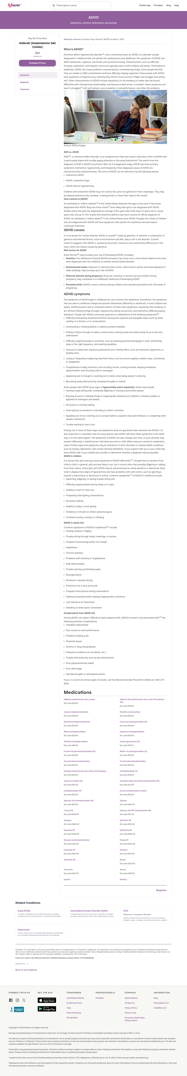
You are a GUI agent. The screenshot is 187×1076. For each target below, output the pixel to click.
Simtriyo (123, 879)
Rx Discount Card (74, 1003)
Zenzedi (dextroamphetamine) (77, 761)
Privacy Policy (131, 1008)
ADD (66, 156)
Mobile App (144, 5)
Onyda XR (124, 840)
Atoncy (123, 869)
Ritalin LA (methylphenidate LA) (133, 751)
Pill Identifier (72, 1017)
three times (102, 207)
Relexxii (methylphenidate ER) (77, 722)
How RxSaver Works (75, 998)
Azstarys (67, 820)
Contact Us (130, 1003)
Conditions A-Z (160, 1008)
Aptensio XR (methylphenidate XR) (79, 800)
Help (176, 5)
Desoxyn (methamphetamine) (76, 840)
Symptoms (24, 75)
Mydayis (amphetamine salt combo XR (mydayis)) (85, 771)
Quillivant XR (125, 820)
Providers (158, 5)
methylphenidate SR (72, 791)
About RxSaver (131, 998)
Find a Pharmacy (74, 1013)
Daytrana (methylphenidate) (132, 731)
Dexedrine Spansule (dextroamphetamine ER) (139, 781)
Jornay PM (68, 810)
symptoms (151, 314)
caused (111, 235)
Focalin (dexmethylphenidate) (133, 761)
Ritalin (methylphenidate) (75, 731)
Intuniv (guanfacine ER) (130, 741)
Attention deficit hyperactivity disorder (83, 54)
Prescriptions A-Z (161, 1003)
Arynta (123, 859)
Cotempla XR (69, 850)
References (20, 964)
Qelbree (123, 800)
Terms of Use (130, 1013)
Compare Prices (37, 63)
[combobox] (80, 5)
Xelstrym (124, 850)
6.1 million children (87, 203)
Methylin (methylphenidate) (76, 741)
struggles (75, 88)
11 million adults (93, 218)
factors (73, 255)
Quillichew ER (126, 830)
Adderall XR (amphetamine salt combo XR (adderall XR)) (142, 700)
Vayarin (67, 879)
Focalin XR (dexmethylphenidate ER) (79, 751)
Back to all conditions (26, 969)
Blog (168, 5)
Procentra (68, 869)
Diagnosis (24, 82)
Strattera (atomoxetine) (130, 712)
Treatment (24, 89)
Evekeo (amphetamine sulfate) (133, 791)
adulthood (101, 527)
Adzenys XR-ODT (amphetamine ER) (135, 810)
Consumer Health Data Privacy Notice (135, 1019)
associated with (151, 617)
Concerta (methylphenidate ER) (133, 722)
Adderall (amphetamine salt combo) (79, 699)
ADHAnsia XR (69, 859)
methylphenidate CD (129, 771)
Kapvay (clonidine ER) (73, 781)
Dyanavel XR (69, 830)
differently (125, 460)
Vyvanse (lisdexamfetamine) (76, 712)
